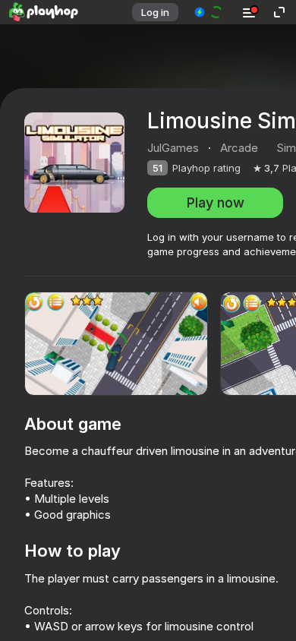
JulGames (173, 148)
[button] (209, 12)
